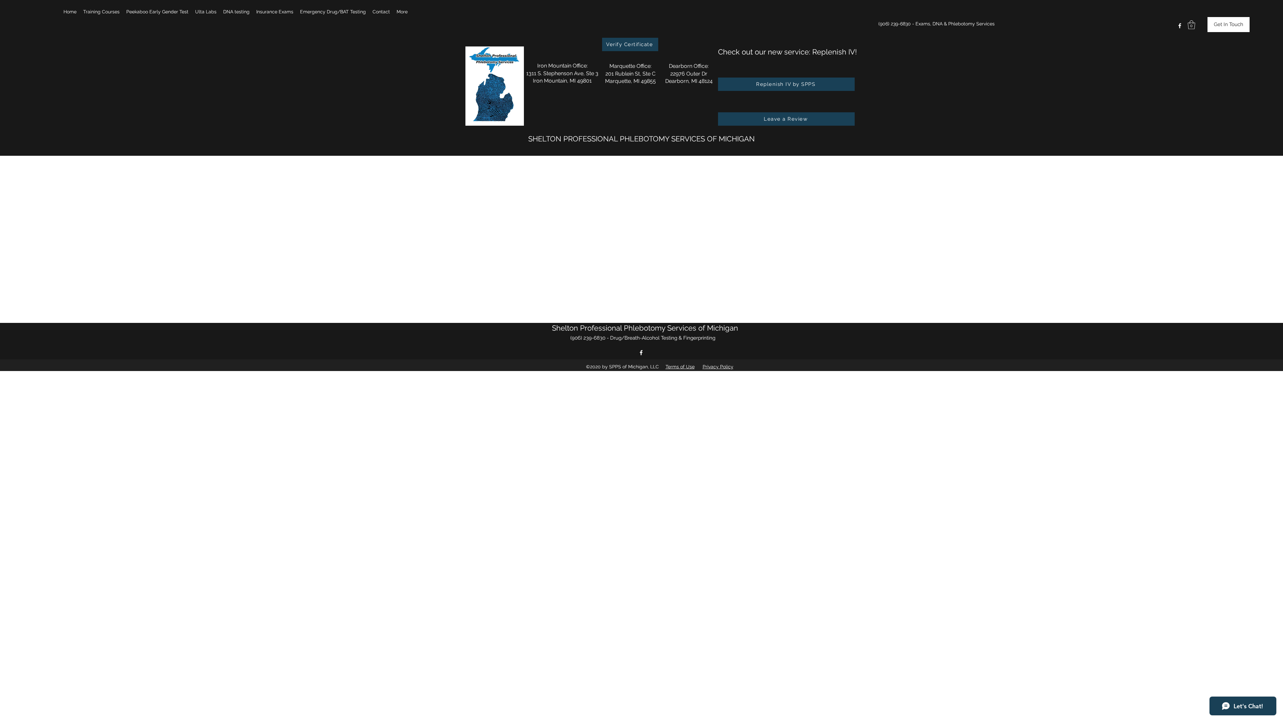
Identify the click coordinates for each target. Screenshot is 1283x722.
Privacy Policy (718, 366)
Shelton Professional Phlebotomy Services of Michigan (645, 328)
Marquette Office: (630, 66)
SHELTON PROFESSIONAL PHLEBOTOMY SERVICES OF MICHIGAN (641, 138)
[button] (101, 11)
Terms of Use (680, 366)
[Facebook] (1179, 25)
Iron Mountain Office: (562, 66)
